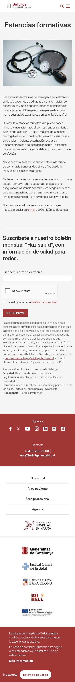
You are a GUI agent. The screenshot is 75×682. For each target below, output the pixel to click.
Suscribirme (15, 313)
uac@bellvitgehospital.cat (37, 455)
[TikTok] (63, 428)
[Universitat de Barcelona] (37, 582)
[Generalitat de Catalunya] (38, 551)
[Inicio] (19, 5)
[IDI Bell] (37, 597)
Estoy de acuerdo (35, 675)
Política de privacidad (44, 302)
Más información (21, 661)
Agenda (37, 509)
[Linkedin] (45, 429)
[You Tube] (27, 429)
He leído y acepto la (31, 302)
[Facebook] (10, 429)
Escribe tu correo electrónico (22, 272)
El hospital (37, 478)
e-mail (31, 209)
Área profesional (37, 499)
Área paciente (37, 488)
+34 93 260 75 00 (37, 451)
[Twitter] (18, 429)
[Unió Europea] (37, 613)
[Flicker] (54, 429)
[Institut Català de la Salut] (37, 566)
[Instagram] (37, 428)
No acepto (10, 674)
